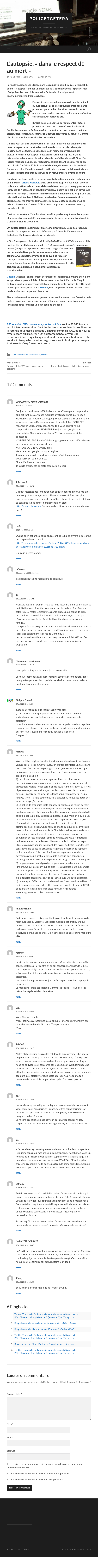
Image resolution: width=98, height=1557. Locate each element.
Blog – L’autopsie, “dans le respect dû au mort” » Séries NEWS (44, 1329)
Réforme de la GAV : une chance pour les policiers (25, 366)
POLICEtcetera (49, 18)
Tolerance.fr (22, 482)
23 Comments (43, 77)
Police (37, 354)
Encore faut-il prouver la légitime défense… (71, 364)
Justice (32, 354)
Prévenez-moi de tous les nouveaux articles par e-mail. (37, 1479)
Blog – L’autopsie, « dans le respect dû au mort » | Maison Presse (45, 1323)
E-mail (11, 1437)
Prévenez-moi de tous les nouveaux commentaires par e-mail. (40, 1473)
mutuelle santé (23, 908)
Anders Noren (77, 1549)
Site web (11, 1450)
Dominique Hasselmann (28, 660)
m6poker (20, 569)
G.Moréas (28, 77)
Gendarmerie (22, 354)
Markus (19, 952)
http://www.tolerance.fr (28, 506)
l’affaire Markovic (30, 182)
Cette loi (11, 276)
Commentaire (14, 1394)
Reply (18, 471)
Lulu (18, 1007)
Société (44, 354)
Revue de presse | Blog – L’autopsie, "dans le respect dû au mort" (45, 1344)
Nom (10, 1424)
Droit (13, 354)
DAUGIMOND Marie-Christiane (32, 401)
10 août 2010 (13, 77)
